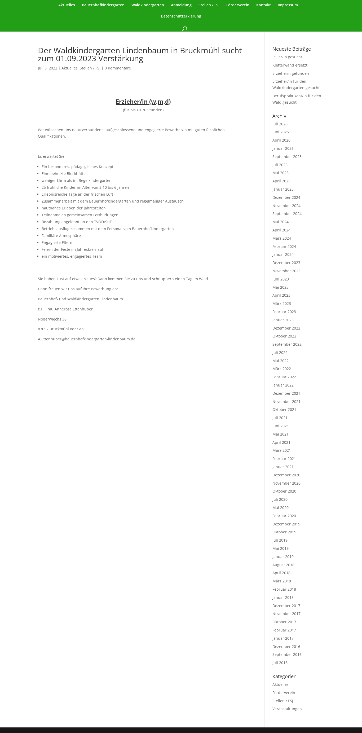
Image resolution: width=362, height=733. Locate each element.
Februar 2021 (284, 458)
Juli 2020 (280, 499)
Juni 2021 (280, 425)
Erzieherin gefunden (290, 73)
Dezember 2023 (286, 262)
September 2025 (287, 156)
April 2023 (281, 295)
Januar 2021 (283, 466)
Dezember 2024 (286, 197)
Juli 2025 (280, 164)
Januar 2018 (283, 597)
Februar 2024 (284, 246)
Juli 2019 (280, 540)
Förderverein (237, 5)
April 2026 (281, 140)
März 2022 (281, 368)
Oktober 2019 (284, 531)
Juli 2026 (280, 123)
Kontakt (263, 5)
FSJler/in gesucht (287, 56)
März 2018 (281, 580)
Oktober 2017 (284, 621)
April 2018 (281, 572)
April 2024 (281, 229)
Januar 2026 (283, 148)
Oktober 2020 (284, 491)
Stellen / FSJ (208, 5)
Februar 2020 (284, 515)
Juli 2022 (280, 352)
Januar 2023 (283, 319)
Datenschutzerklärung (181, 16)
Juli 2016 (280, 662)
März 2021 (281, 450)
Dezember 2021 (286, 393)
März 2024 (281, 238)
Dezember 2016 (286, 646)
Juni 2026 (280, 131)
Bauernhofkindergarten (103, 5)
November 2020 (286, 483)
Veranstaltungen (287, 708)
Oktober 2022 (284, 336)
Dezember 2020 (286, 474)
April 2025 (281, 180)
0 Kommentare (118, 68)
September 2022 (287, 344)
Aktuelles (66, 5)
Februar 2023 (284, 311)
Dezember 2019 (286, 523)
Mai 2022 (280, 360)
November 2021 (286, 401)
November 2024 (286, 205)
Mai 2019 (280, 548)
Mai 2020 (280, 507)
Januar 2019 (283, 556)
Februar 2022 (284, 376)
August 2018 (283, 564)
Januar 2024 (283, 254)
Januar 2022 (283, 385)
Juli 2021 (280, 417)
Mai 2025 (280, 172)
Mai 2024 (280, 221)
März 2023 (281, 303)
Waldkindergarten (147, 5)
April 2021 (281, 442)
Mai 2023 (280, 287)
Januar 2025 (283, 189)
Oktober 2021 (284, 409)
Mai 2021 (280, 434)
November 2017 (286, 613)
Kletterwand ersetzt (289, 65)
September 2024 (287, 213)
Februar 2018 (284, 589)
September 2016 (287, 654)
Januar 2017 (283, 638)
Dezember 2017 (286, 605)
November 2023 (286, 270)
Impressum (288, 5)
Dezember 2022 (286, 328)
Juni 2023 (280, 279)
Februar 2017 (284, 630)
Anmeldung (181, 5)
